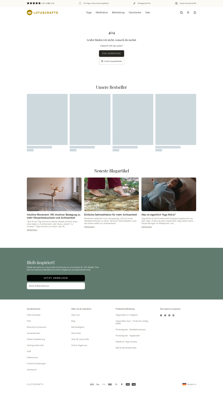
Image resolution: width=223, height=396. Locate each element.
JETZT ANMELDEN (56, 278)
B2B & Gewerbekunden (126, 348)
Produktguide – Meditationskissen (131, 329)
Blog (73, 321)
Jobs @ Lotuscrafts (80, 339)
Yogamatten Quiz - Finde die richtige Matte (132, 322)
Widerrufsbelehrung (36, 339)
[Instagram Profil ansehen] (165, 315)
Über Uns (75, 315)
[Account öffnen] (188, 12)
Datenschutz (32, 357)
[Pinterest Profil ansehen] (169, 315)
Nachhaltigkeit (77, 327)
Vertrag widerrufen (35, 345)
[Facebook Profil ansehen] (161, 315)
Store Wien (76, 333)
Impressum (32, 369)
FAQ (29, 321)
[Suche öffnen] (181, 12)
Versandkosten (33, 333)
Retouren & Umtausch (36, 327)
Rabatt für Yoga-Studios (126, 342)
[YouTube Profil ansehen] (173, 315)
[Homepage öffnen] (42, 12)
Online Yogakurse (79, 345)
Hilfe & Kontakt (33, 315)
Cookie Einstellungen (36, 363)
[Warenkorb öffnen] (195, 12)
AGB (29, 351)
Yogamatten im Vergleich (127, 315)
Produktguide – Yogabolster (128, 336)
